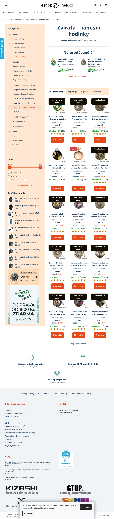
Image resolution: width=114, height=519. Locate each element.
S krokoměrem (19, 121)
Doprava (8, 439)
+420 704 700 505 (65, 413)
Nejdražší (85, 91)
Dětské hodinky (17, 52)
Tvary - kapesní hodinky (24, 98)
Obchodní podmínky (13, 423)
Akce (14, 176)
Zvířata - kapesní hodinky (24, 107)
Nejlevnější (72, 91)
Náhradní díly (16, 136)
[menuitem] (8, 12)
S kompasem (18, 126)
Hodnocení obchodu (13, 416)
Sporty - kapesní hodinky (24, 94)
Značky (14, 149)
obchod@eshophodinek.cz (70, 410)
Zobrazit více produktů (78, 77)
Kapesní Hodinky (20, 80)
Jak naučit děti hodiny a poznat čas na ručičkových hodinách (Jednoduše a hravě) (28, 462)
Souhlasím (85, 507)
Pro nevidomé (17, 140)
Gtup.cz (90, 394)
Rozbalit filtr (24, 185)
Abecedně (97, 91)
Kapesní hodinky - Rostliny (25, 89)
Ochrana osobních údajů (15, 426)
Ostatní (17, 112)
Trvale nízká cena (18, 180)
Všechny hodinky (27, 394)
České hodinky (19, 66)
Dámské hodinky (18, 48)
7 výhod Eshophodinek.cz (15, 413)
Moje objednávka (12, 445)
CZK (6, 5)
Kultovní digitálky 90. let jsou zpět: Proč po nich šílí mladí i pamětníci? (27, 470)
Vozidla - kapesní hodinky (24, 103)
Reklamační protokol (13, 429)
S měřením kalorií (20, 117)
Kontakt (8, 410)
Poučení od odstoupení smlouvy (18, 436)
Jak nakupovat (11, 420)
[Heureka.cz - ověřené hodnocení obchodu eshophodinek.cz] (66, 459)
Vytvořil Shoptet (103, 515)
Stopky (16, 62)
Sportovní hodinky (20, 75)
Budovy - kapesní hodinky (24, 85)
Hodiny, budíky (17, 131)
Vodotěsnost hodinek (14, 442)
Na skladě (16, 172)
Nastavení (28, 513)
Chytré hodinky (17, 39)
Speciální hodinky (18, 57)
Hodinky (14, 34)
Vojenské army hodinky (22, 71)
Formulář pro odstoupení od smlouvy (20, 433)
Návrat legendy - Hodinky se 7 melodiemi (21, 477)
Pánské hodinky (17, 43)
